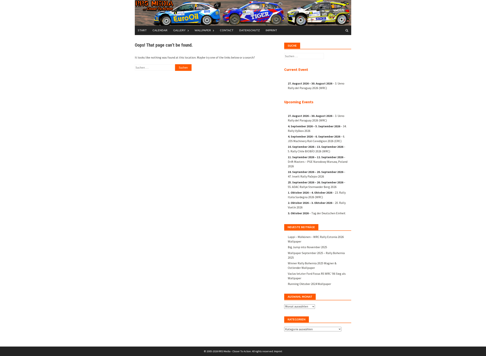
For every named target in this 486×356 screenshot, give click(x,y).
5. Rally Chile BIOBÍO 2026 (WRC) (309, 151)
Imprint (271, 30)
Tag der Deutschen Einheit (328, 213)
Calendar (159, 30)
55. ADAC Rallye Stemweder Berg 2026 (312, 187)
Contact (227, 30)
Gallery (179, 30)
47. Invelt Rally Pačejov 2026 (306, 176)
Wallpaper (203, 30)
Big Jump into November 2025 (307, 247)
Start (142, 30)
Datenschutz (249, 30)
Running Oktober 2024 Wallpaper (309, 284)
